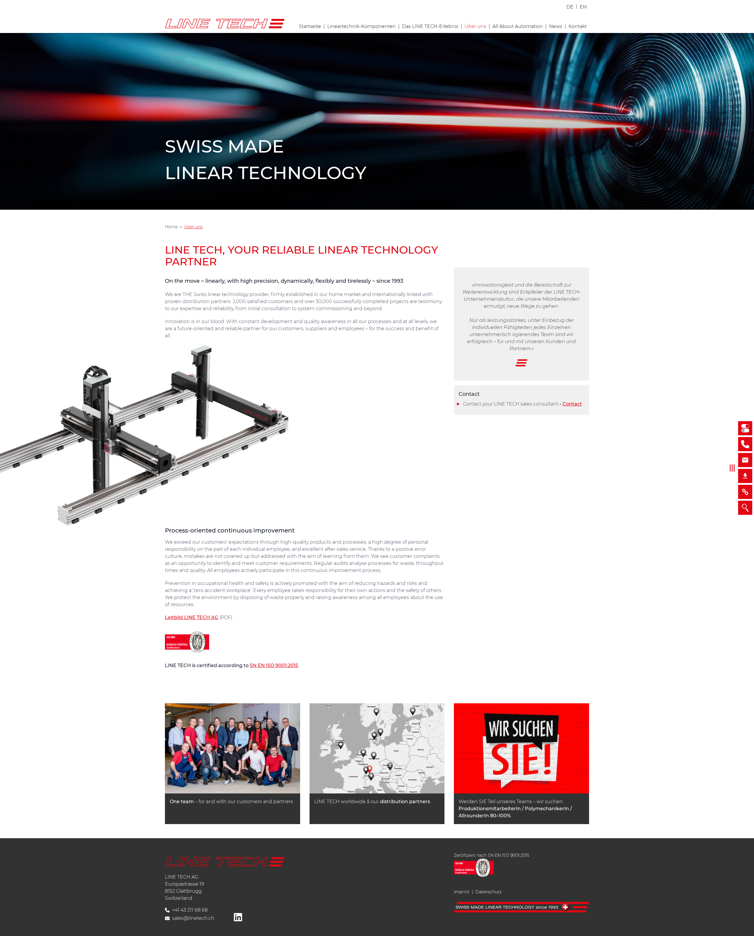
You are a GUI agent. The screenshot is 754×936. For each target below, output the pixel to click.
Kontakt (577, 26)
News (555, 26)
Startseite (310, 26)
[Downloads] (745, 476)
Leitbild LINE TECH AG (191, 617)
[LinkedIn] (238, 917)
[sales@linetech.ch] (745, 460)
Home (171, 226)
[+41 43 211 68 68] (745, 444)
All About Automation (517, 26)
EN (583, 7)
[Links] (745, 492)
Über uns (475, 26)
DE (569, 7)
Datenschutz (488, 891)
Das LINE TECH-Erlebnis (430, 26)
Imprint (461, 891)
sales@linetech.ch (193, 918)
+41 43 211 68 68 (190, 910)
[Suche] (745, 508)
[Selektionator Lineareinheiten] (745, 428)
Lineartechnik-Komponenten (361, 26)
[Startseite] (225, 862)
